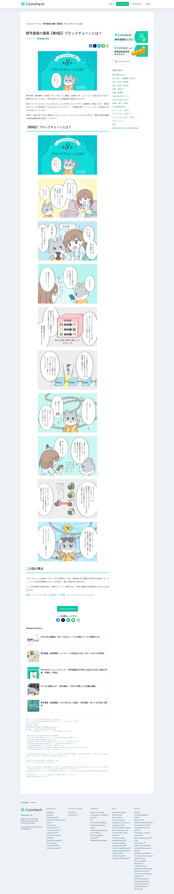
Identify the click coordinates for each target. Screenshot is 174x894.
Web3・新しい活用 (120, 103)
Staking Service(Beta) (53, 840)
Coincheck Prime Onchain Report (125, 128)
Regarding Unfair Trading (98, 840)
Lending (49, 838)
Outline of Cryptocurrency (120, 848)
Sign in (111, 4)
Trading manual (117, 825)
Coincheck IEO (51, 825)
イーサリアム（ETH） (121, 114)
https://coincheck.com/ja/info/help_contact (47, 760)
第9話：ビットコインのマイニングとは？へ (78, 595)
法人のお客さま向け (120, 100)
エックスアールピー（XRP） (124, 117)
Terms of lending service (142, 838)
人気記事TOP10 (118, 107)
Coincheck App (51, 817)
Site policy (137, 889)
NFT (114, 124)
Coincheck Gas (51, 833)
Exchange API (72, 815)
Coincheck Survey (52, 835)
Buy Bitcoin (50, 812)
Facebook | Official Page (120, 858)
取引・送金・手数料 (120, 82)
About (136, 812)
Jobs (135, 817)
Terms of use (138, 820)
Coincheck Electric (52, 830)
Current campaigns (140, 815)
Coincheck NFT (51, 828)
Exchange (50, 815)
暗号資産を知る (43, 39)
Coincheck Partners (53, 848)
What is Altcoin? (117, 817)
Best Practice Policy (140, 879)
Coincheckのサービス (121, 96)
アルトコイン (117, 121)
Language (24, 802)
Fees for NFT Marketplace (98, 823)
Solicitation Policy (139, 886)
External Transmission (141, 845)
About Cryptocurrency (119, 812)
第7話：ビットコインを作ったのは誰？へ (42, 595)
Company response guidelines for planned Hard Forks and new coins (143, 868)
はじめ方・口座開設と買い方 (124, 78)
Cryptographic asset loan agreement (142, 834)
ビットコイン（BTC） (121, 110)
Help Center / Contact (97, 812)
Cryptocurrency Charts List (120, 823)
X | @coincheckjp (117, 856)
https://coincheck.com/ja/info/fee (45, 762)
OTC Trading (51, 843)
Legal (136, 840)
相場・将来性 (117, 93)
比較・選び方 (117, 89)
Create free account (67, 609)
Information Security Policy (142, 853)
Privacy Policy (138, 843)
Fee (91, 820)
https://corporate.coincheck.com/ (62, 731)
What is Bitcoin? (117, 815)
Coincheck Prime (52, 845)
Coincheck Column (118, 820)
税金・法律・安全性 (120, 85)
